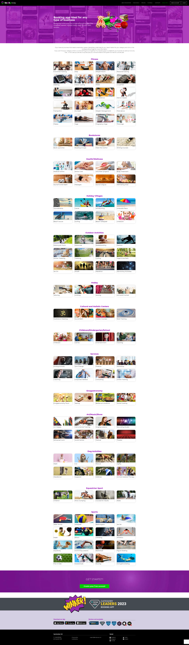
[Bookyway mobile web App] (81, 623)
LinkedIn (126, 639)
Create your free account (94, 586)
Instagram (113, 639)
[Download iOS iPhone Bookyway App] (59, 623)
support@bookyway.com (95, 637)
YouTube (113, 640)
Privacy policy (75, 637)
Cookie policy (75, 639)
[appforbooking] (8, 3)
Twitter (126, 637)
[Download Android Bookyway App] (70, 623)
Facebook (113, 637)
